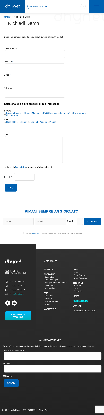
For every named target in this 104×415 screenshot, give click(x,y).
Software (49, 274)
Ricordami (9, 376)
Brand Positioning (80, 275)
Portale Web (78, 291)
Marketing (50, 309)
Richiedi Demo (80, 301)
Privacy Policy (20, 167)
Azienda (48, 269)
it (77, 6)
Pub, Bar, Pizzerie (51, 301)
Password (7, 363)
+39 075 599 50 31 (17, 282)
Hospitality (49, 296)
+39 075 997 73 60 (17, 290)
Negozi (47, 304)
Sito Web (77, 286)
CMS (76, 288)
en (83, 6)
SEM (76, 272)
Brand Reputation (80, 278)
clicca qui (90, 346)
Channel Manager (51, 280)
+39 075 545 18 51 (17, 286)
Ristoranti (48, 299)
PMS (46, 293)
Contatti (78, 306)
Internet (78, 283)
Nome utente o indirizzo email (13, 350)
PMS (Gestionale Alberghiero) (55, 283)
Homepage (8, 17)
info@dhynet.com (40, 6)
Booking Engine (50, 277)
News (76, 296)
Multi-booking (50, 288)
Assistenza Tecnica (18, 315)
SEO (75, 270)
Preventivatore (50, 285)
